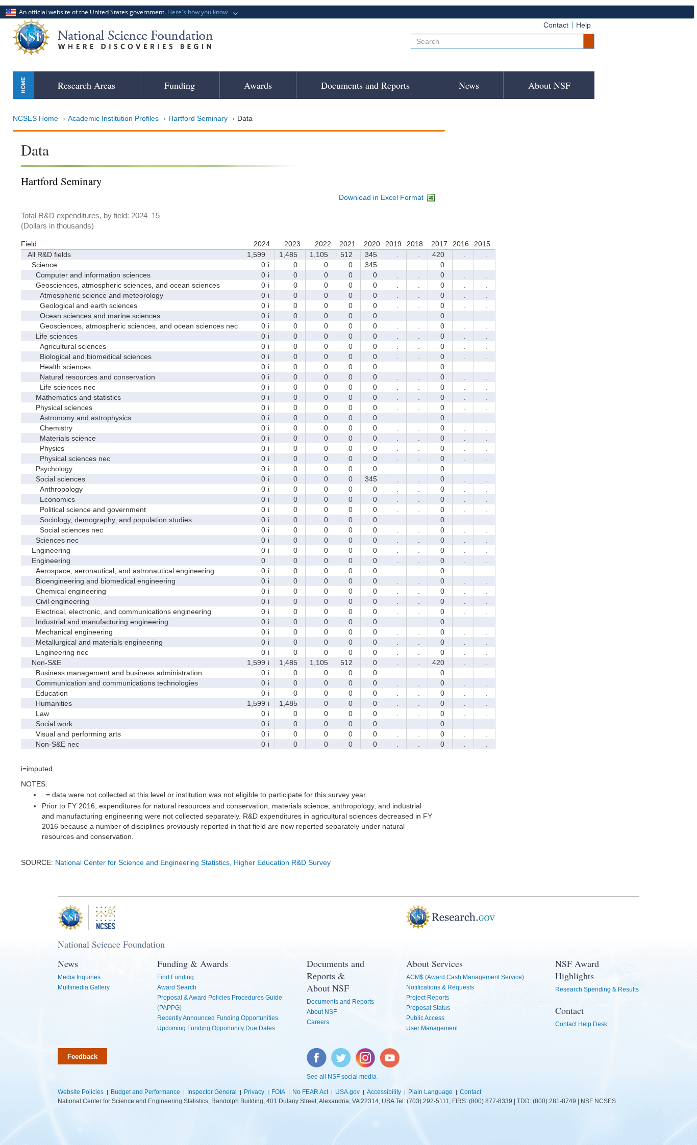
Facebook (317, 1053)
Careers (318, 1022)
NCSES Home (35, 118)
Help (583, 25)
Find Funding (175, 977)
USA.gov (347, 1092)
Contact (555, 25)
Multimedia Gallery (84, 987)
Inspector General (212, 1092)
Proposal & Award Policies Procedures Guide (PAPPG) (219, 1002)
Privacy (254, 1092)
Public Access (425, 1018)
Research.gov (401, 917)
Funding (179, 85)
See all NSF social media (342, 1076)
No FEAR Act (310, 1092)
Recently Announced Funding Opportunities (217, 1018)
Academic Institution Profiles (113, 118)
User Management (432, 1028)
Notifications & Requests (440, 987)
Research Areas (86, 85)
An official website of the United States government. (122, 12)
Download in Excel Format (382, 197)
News (469, 85)
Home (23, 84)
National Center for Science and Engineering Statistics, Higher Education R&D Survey (193, 862)
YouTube (390, 1053)
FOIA (278, 1092)
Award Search (176, 987)
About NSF (549, 85)
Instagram (366, 1053)
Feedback (82, 1056)
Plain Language (430, 1092)
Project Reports (427, 997)
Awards (258, 85)
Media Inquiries (79, 977)
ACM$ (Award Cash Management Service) (465, 977)
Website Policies (81, 1092)
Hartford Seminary (198, 118)
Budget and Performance (145, 1092)
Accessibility (384, 1092)
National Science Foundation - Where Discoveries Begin (113, 37)
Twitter (339, 1053)
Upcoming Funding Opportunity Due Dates (216, 1028)
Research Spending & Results (597, 989)
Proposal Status (428, 1007)
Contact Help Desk (581, 1024)
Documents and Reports (365, 85)
